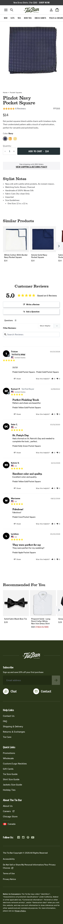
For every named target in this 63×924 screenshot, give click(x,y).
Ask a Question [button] (33, 312)
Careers (7, 811)
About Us (8, 806)
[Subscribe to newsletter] (56, 680)
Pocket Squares (16, 92)
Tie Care (7, 737)
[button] (53, 379)
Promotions (9, 753)
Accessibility (9, 859)
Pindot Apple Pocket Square (24, 552)
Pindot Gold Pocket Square (23, 372)
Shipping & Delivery (13, 726)
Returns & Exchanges (14, 731)
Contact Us (9, 716)
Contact (46, 691)
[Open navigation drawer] (6, 10)
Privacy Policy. (20, 911)
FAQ (5, 721)
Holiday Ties (9, 790)
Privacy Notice (9, 879)
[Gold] (10, 139)
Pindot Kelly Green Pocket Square (26, 446)
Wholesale (8, 758)
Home (5, 92)
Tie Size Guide (10, 774)
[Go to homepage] (31, 10)
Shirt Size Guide (11, 779)
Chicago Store (10, 816)
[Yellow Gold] (15, 139)
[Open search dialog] (12, 10)
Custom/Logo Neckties (15, 763)
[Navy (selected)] (5, 139)
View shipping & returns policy (31, 167)
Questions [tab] (8, 320)
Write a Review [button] (33, 304)
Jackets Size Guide (12, 784)
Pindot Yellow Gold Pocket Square (26, 407)
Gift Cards (8, 768)
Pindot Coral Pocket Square (23, 517)
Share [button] (18, 379)
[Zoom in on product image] (31, 51)
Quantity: (7, 146)
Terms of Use (9, 873)
